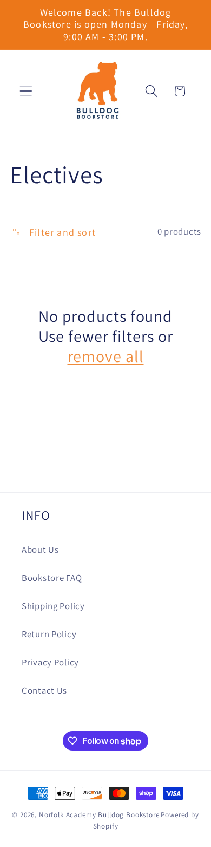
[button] (26, 91)
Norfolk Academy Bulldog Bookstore (99, 814)
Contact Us (44, 690)
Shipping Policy (53, 606)
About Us (40, 549)
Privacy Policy (50, 662)
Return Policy (49, 634)
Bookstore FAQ (52, 578)
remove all (106, 356)
